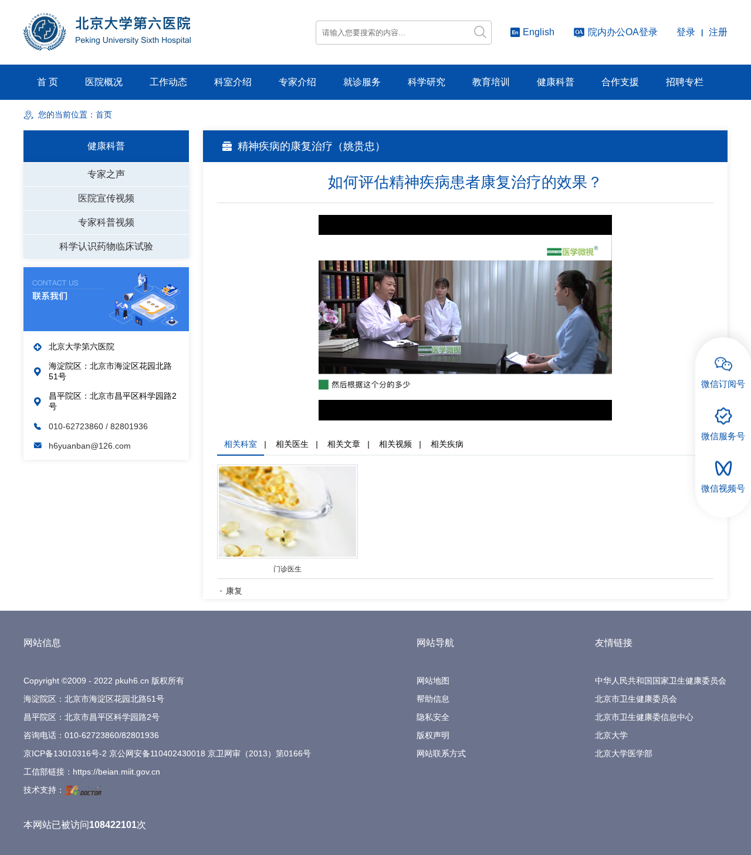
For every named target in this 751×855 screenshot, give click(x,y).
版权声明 (433, 735)
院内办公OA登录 (623, 32)
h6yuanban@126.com (90, 445)
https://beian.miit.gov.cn (116, 771)
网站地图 (433, 680)
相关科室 (240, 444)
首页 (104, 114)
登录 (685, 32)
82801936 (140, 735)
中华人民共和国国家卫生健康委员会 (660, 680)
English (538, 32)
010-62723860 (77, 426)
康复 (234, 590)
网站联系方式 (441, 753)
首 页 (47, 82)
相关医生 (292, 444)
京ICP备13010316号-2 (65, 753)
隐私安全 (433, 717)
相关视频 (395, 444)
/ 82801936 (127, 426)
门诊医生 (287, 569)
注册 (718, 32)
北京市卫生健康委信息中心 (644, 717)
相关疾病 (447, 444)
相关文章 (343, 444)
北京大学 (611, 735)
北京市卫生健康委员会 (636, 698)
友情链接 (613, 643)
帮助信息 (433, 698)
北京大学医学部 (623, 753)
